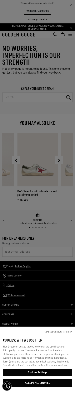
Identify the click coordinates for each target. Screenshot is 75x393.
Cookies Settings (37, 372)
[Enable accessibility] (7, 386)
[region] (37, 360)
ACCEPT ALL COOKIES (37, 382)
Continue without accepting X (58, 331)
